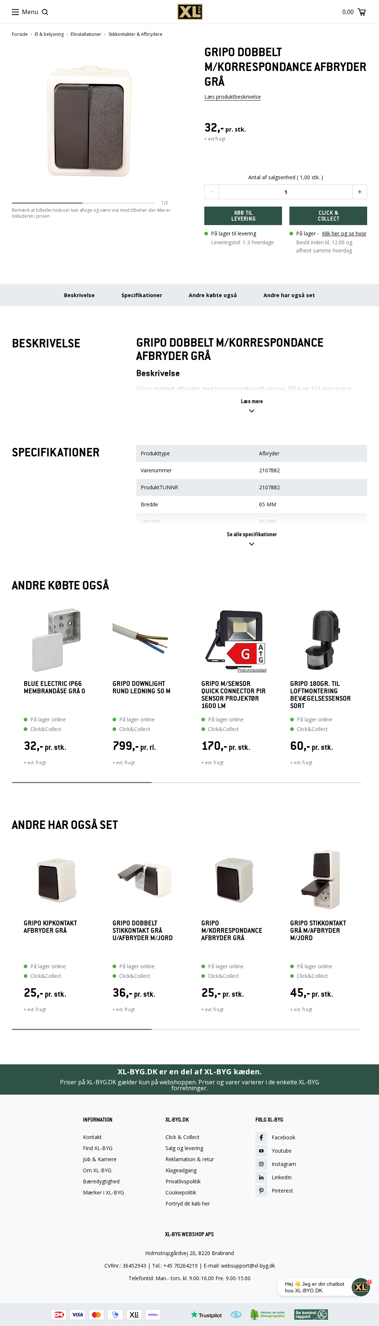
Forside (20, 34)
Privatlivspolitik (183, 1181)
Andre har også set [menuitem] (289, 295)
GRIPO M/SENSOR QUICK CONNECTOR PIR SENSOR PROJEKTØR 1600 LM (233, 695)
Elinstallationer (86, 34)
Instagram (284, 1163)
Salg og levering (184, 1148)
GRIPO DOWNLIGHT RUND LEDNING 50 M (142, 687)
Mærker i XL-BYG (103, 1192)
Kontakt (92, 1137)
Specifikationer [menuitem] (141, 295)
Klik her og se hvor (344, 233)
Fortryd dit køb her (187, 1203)
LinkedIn (282, 1177)
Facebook (283, 1137)
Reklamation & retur (189, 1159)
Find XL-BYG (98, 1148)
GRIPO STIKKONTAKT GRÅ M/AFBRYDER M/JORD (318, 930)
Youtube (282, 1150)
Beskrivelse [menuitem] (79, 295)
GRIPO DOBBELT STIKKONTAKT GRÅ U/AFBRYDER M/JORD (143, 930)
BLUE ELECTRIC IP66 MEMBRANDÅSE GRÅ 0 (54, 687)
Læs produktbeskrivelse (232, 96)
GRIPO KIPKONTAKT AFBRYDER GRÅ (50, 927)
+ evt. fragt (35, 762)
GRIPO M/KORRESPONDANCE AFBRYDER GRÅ (231, 930)
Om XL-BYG (97, 1170)
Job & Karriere (100, 1159)
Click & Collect (182, 1137)
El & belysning (49, 34)
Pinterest (282, 1190)
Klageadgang (181, 1170)
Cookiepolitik (180, 1192)
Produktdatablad (252, 670)
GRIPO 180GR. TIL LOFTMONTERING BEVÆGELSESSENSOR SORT (320, 695)
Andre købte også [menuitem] (213, 295)
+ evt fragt (214, 139)
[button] (165, 122)
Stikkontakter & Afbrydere (135, 34)
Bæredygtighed (101, 1181)
